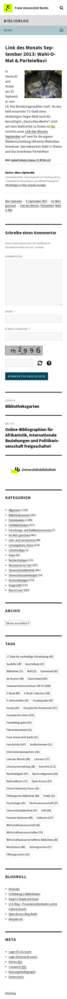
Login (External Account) (23, 957)
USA (46, 810)
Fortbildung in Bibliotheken (24, 894)
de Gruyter (15, 679)
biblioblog (16, 21)
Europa (13, 708)
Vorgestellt (15, 585)
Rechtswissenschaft (43, 803)
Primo (12, 555)
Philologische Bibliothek (23, 796)
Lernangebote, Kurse (21, 545)
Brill (31, 671)
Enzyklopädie (43, 700)
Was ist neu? (16, 590)
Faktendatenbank (19, 730)
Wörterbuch (16, 847)
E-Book (13, 693)
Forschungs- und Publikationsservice (30, 530)
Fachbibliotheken (18, 525)
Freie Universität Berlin (22, 737)
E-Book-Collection (37, 693)
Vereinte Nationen (20, 818)
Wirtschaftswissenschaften (25, 832)
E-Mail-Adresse (18, 329)
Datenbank (49, 671)
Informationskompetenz (23, 752)
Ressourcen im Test (20, 565)
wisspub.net (16, 919)
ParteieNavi (47, 206)
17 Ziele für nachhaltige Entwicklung (30, 657)
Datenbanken (16, 520)
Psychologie (16, 803)
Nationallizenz (17, 781)
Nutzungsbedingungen (22, 972)
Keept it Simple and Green (24, 899)
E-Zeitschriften (18, 700)
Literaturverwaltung (21, 766)
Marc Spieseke (13, 201)
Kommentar (13, 256)
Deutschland (37, 679)
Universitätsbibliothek (21, 570)
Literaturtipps (17, 550)
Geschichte (16, 744)
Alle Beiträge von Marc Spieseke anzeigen (25, 185)
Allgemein (14, 510)
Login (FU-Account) (20, 952)
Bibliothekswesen (19, 515)
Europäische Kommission (40, 708)
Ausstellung (34, 664)
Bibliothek (15, 671)
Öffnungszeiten (18, 854)
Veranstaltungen (18, 580)
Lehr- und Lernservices (22, 540)
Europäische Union (20, 715)
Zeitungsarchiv (40, 847)
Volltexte (45, 818)
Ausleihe (14, 664)
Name (10, 311)
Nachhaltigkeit (17, 774)
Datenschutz (16, 977)
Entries (15, 962)
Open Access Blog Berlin (23, 914)
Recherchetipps (18, 560)
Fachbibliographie (19, 723)
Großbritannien (41, 744)
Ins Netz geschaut (19, 535)
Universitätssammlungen (23, 575)
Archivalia (14, 889)
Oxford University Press (23, 788)
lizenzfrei (47, 766)
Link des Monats (29, 206)
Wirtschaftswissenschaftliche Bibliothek (32, 840)
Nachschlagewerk (45, 774)
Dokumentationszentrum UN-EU (29, 686)
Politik (49, 796)
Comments (17, 967)
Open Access (42, 781)
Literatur (42, 759)
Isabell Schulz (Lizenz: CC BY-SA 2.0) (31, 160)
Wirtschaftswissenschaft (23, 825)
